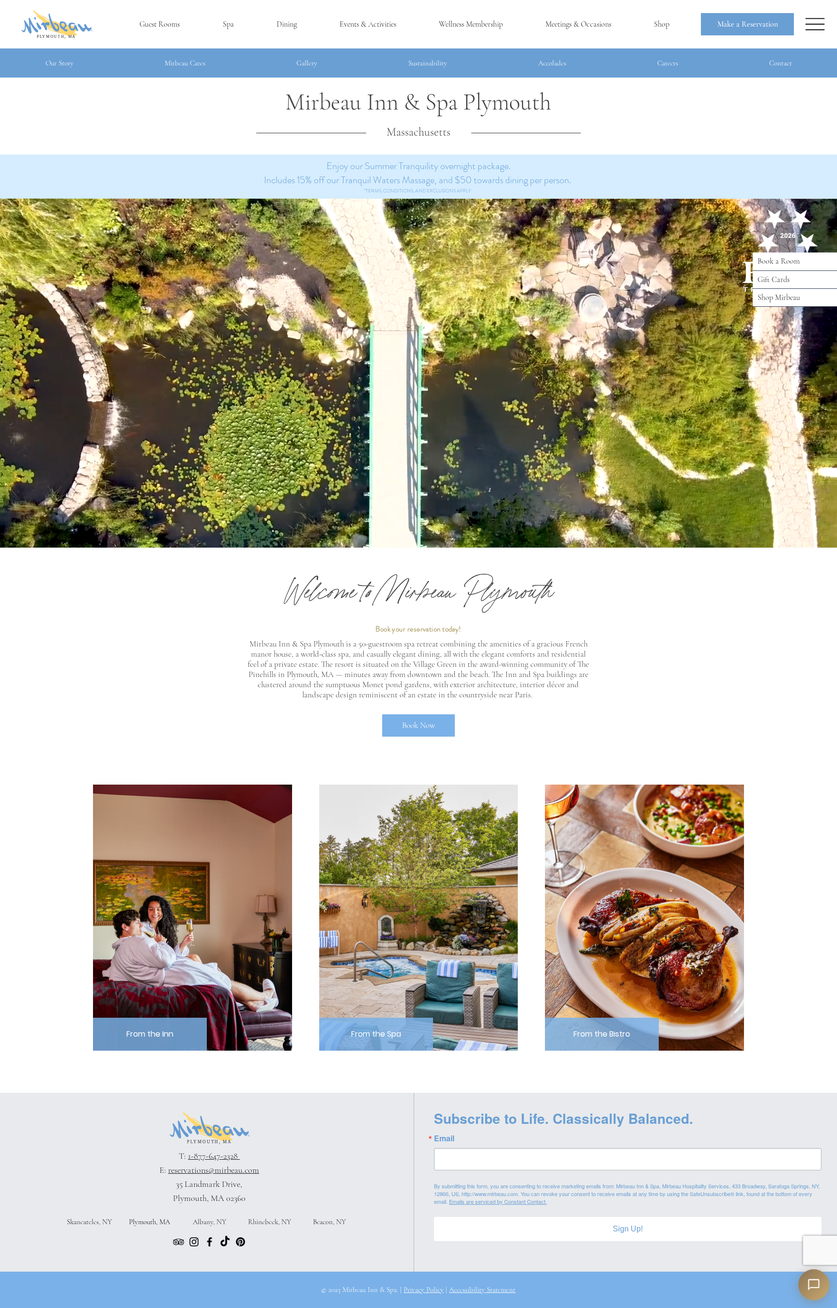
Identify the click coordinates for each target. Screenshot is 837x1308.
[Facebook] (209, 1242)
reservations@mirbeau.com (213, 1170)
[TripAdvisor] (178, 1242)
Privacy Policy (423, 1289)
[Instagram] (194, 1242)
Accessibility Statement (482, 1289)
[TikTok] (225, 1242)
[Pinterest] (240, 1242)
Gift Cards (774, 279)
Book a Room (779, 261)
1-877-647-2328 (214, 1155)
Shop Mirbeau (779, 297)
